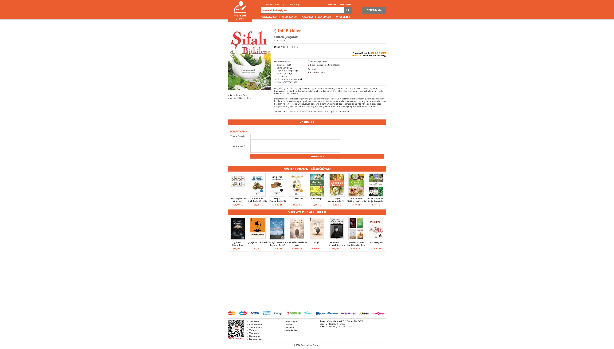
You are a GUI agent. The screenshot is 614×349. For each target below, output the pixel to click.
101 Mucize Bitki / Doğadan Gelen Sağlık (376, 201)
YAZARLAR (307, 16)
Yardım (289, 324)
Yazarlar (253, 330)
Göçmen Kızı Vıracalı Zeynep (337, 243)
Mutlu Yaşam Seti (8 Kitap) (237, 200)
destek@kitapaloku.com (340, 326)
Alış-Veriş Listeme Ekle (240, 98)
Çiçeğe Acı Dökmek (257, 242)
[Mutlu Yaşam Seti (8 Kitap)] (238, 188)
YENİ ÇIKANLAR (289, 16)
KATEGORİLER (343, 16)
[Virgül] (317, 239)
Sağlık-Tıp (321, 64)
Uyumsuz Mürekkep (237, 243)
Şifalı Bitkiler (334, 64)
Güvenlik (290, 327)
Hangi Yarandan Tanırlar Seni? (277, 243)
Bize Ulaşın (291, 321)
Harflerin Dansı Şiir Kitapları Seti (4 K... (356, 245)
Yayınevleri (254, 333)
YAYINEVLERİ (324, 16)
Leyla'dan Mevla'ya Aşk (297, 243)
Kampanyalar (255, 339)
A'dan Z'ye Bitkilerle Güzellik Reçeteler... (257, 201)
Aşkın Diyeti (376, 242)
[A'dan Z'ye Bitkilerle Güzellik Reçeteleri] (258, 195)
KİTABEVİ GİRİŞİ (292, 4)
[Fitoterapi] (297, 195)
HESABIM (332, 4)
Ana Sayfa (254, 321)
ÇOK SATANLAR (269, 16)
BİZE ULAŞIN (345, 4)
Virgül (317, 242)
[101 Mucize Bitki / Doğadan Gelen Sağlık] (376, 195)
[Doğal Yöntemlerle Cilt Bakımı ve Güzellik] (277, 195)
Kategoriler (254, 336)
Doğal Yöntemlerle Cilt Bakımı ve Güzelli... (277, 202)
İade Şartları (292, 330)
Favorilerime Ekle (238, 95)
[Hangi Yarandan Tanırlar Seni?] (277, 239)
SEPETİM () (374, 10)
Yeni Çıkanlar (255, 327)
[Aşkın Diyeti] (376, 238)
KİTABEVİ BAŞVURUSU (271, 4)
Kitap (312, 64)
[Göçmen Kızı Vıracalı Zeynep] (337, 239)
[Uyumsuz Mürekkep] (238, 239)
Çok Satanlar (255, 324)
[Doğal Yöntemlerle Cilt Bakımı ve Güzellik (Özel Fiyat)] (337, 195)
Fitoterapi (297, 198)
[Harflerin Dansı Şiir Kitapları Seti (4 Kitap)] (356, 239)
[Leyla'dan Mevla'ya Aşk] (297, 238)
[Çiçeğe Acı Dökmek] (258, 237)
